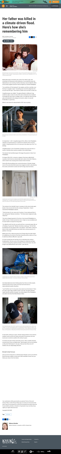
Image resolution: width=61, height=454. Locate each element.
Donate (56, 1)
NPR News (8, 414)
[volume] (7, 6)
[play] (3, 6)
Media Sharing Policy (25, 442)
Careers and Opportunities (27, 439)
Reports (35, 442)
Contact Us (36, 439)
